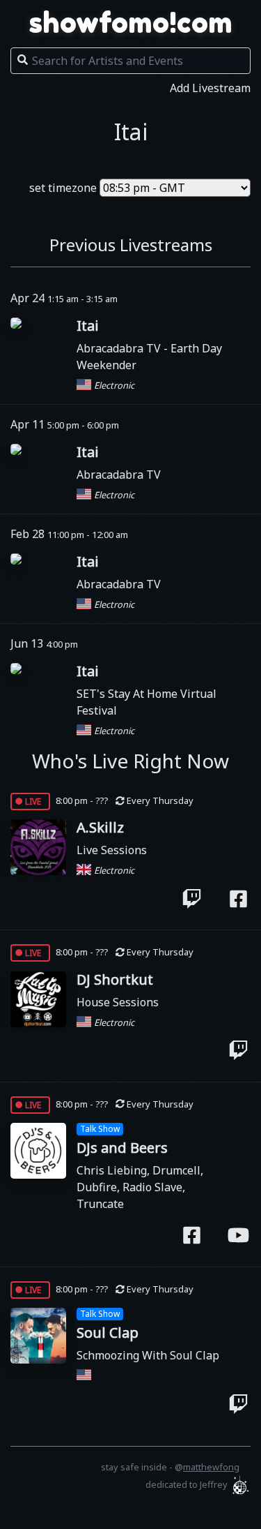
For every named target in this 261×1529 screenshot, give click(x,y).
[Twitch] (192, 898)
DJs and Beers (122, 1147)
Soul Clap (108, 1332)
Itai (88, 325)
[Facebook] (238, 898)
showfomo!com (130, 22)
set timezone (63, 187)
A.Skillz (100, 827)
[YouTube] (238, 1235)
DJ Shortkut (115, 979)
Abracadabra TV (120, 348)
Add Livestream (210, 88)
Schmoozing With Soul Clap (148, 1355)
